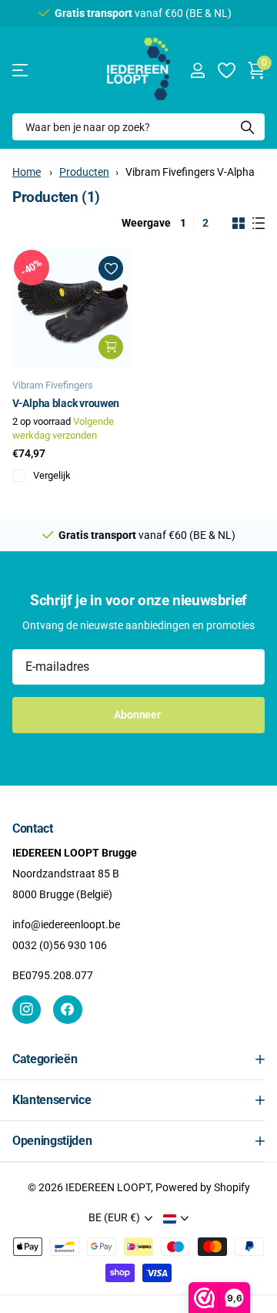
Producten (84, 172)
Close (138, 1059)
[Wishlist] (226, 70)
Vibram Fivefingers (52, 385)
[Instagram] (26, 1009)
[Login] (197, 70)
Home (26, 172)
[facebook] (67, 1009)
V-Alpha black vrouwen (65, 403)
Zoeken (248, 126)
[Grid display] (238, 224)
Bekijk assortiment (21, 70)
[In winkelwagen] (110, 347)
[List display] (258, 224)
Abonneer (138, 715)
